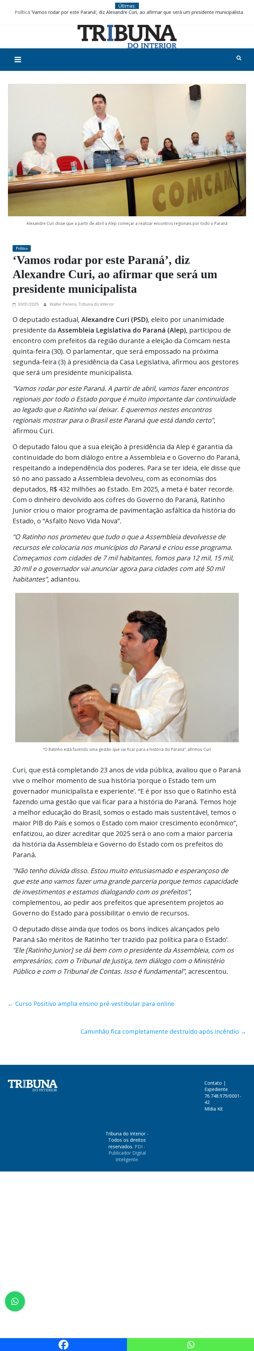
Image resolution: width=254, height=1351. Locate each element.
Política (22, 12)
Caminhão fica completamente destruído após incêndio (163, 1031)
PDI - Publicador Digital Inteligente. (127, 1153)
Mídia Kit (213, 1109)
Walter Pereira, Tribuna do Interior (82, 304)
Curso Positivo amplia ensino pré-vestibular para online (91, 1004)
